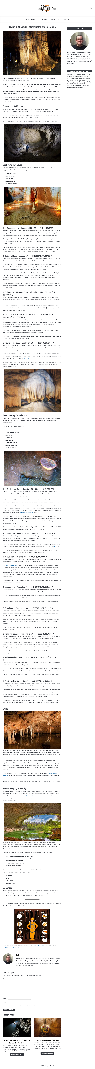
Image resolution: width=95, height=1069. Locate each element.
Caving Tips (66, 19)
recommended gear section (11, 947)
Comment (6, 979)
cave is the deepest (11, 565)
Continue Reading (16, 1054)
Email (5, 1002)
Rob (17, 955)
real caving (26, 358)
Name (5, 998)
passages (42, 671)
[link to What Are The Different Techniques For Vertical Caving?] (17, 1027)
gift (55, 546)
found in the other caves (26, 512)
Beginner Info (44, 19)
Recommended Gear (31, 19)
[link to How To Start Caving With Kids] (47, 1027)
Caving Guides (55, 19)
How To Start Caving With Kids (47, 1040)
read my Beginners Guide (39, 945)
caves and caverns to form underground (27, 796)
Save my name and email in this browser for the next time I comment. (24, 1006)
